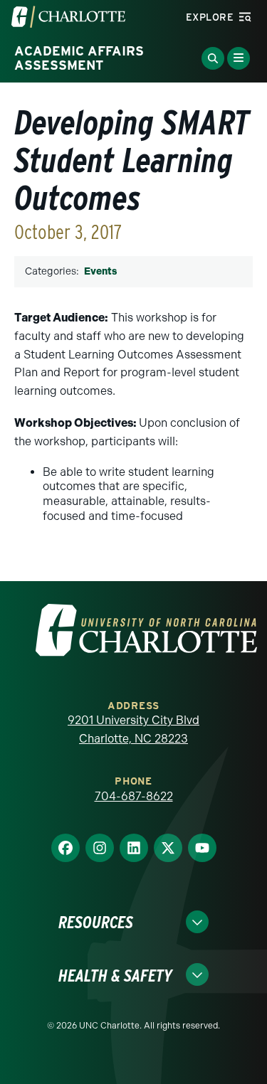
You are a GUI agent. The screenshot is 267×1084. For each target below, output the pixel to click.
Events (100, 271)
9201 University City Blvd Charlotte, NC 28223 (133, 729)
